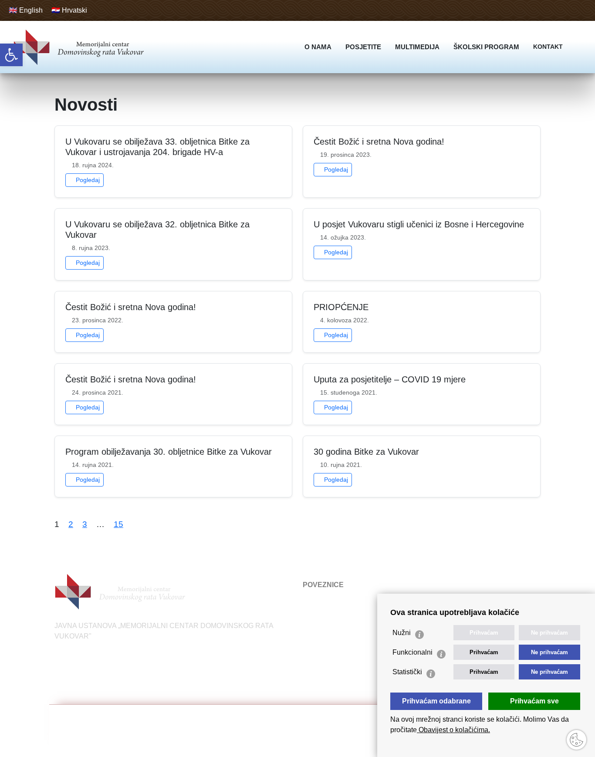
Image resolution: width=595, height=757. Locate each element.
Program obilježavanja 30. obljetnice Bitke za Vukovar (168, 451)
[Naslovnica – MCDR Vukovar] (78, 47)
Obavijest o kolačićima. (453, 729)
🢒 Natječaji (319, 614)
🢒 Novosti (317, 602)
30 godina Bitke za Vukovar (366, 451)
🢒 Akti (310, 627)
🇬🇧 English (26, 10)
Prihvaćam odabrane (436, 701)
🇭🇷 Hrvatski (69, 10)
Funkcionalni (412, 652)
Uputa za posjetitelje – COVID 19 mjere (390, 379)
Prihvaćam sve (534, 701)
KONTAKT (548, 46)
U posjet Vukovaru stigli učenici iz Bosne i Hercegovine (419, 224)
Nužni (401, 632)
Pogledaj (87, 179)
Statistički (407, 672)
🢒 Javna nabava (327, 640)
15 (118, 524)
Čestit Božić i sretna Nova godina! (379, 141)
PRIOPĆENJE (341, 307)
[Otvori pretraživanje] (579, 47)
